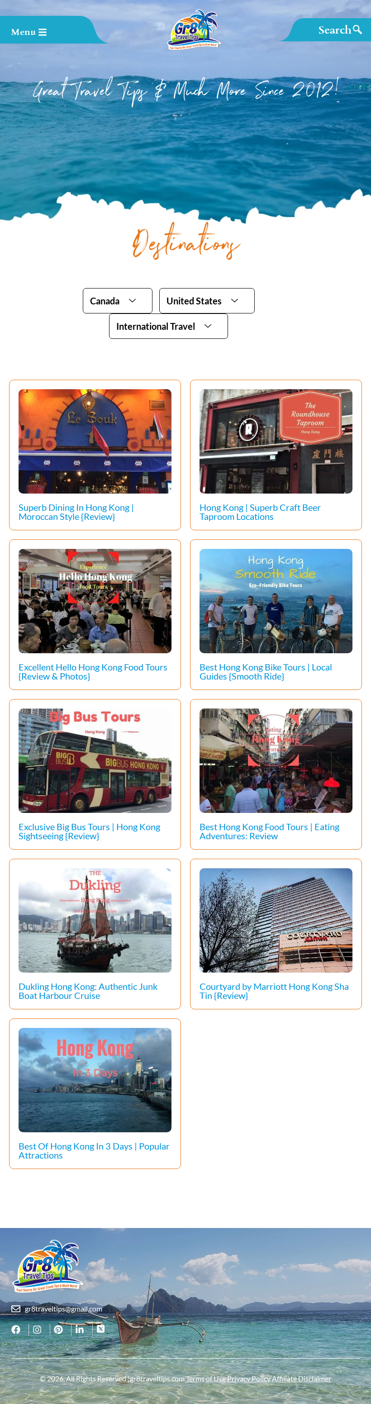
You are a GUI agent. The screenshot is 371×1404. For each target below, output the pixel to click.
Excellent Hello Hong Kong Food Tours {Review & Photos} (93, 671)
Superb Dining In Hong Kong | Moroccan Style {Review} (76, 512)
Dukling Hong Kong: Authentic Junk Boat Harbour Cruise (88, 991)
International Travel (155, 326)
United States (194, 300)
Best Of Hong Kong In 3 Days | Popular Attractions (94, 1150)
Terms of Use (206, 1378)
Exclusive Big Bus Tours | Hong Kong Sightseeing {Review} (89, 831)
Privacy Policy (249, 1378)
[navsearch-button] (340, 30)
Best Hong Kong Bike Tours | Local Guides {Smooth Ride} (266, 671)
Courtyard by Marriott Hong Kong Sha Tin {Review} (274, 991)
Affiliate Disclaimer (301, 1378)
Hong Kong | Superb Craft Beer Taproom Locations (260, 512)
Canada (104, 300)
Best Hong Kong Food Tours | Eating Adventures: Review (269, 831)
